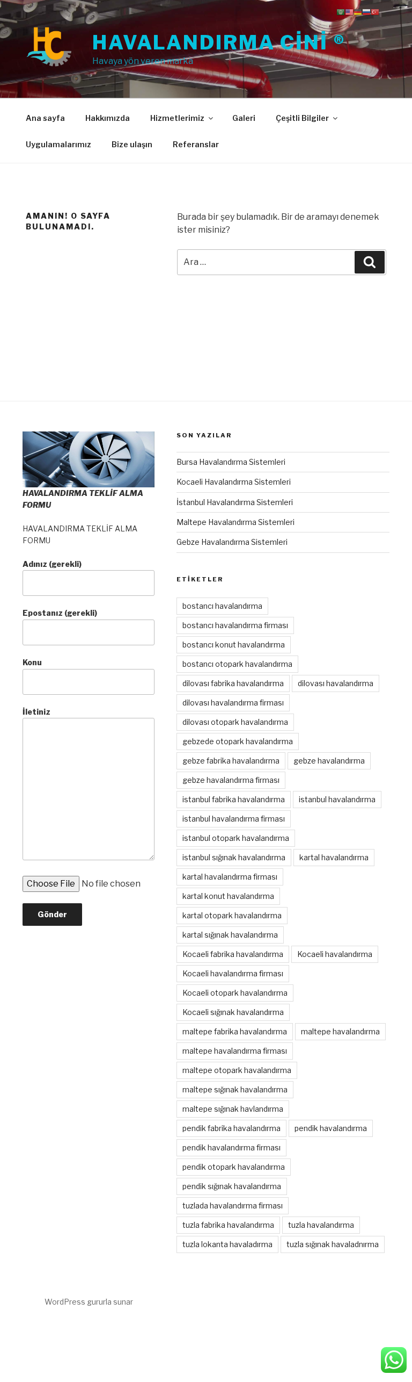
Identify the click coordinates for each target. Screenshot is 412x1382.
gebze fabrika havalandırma (230, 760)
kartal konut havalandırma (228, 896)
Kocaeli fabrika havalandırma (232, 954)
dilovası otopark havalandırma (235, 721)
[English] (349, 11)
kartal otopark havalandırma (232, 915)
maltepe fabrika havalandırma (234, 1031)
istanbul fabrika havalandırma (233, 799)
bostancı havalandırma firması (235, 625)
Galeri (243, 118)
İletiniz (36, 711)
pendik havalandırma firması (231, 1147)
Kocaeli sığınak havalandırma (233, 1012)
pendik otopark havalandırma (233, 1166)
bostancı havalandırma (222, 605)
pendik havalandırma (331, 1128)
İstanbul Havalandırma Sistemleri (234, 502)
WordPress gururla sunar (89, 1301)
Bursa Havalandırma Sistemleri (230, 461)
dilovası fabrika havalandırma (233, 683)
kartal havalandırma (334, 857)
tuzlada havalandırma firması (232, 1205)
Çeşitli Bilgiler (302, 118)
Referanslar (196, 144)
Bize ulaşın (132, 144)
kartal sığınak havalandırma (230, 934)
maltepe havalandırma (340, 1031)
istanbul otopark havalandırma (235, 838)
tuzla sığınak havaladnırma (332, 1244)
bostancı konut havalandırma (233, 644)
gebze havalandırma (329, 760)
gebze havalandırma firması (230, 779)
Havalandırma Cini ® (218, 42)
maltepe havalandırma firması (234, 1050)
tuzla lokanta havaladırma (227, 1244)
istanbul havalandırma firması (233, 818)
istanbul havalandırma (337, 799)
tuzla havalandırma (321, 1224)
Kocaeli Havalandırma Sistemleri (233, 481)
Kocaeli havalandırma (334, 954)
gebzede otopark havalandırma (237, 741)
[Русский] (366, 11)
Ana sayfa (45, 118)
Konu (32, 662)
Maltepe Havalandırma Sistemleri (235, 522)
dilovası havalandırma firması (233, 702)
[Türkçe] (375, 11)
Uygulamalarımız (58, 144)
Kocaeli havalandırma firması (232, 973)
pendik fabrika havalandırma (231, 1128)
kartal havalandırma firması (229, 876)
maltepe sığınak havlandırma (232, 1108)
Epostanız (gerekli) (60, 612)
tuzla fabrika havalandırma (228, 1224)
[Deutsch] (358, 11)
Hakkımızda (107, 118)
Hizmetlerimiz (177, 118)
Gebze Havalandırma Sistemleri (232, 541)
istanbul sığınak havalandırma (233, 857)
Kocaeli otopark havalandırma (235, 992)
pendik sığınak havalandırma (231, 1186)
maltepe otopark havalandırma (236, 1070)
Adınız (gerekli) (52, 563)
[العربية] (340, 11)
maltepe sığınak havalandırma (235, 1089)
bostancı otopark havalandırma (237, 663)
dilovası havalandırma (335, 683)
